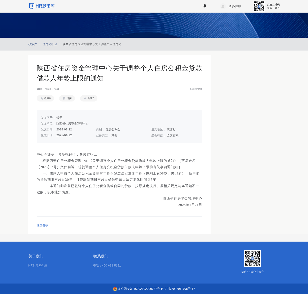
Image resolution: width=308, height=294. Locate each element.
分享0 (91, 98)
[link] (32, 44)
